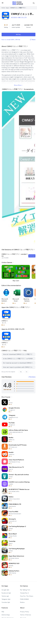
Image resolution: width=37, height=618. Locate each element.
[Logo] (18, 3)
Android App (6, 615)
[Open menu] (3, 3)
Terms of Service (25, 615)
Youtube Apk (6, 602)
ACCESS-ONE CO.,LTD (19, 17)
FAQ (3, 612)
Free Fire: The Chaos (26, 596)
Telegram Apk (6, 599)
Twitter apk (5, 596)
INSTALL (18, 34)
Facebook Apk (6, 593)
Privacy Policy (24, 612)
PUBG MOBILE (24, 599)
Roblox (22, 602)
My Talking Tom (25, 590)
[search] (33, 3)
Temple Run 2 (24, 593)
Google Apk (5, 590)
